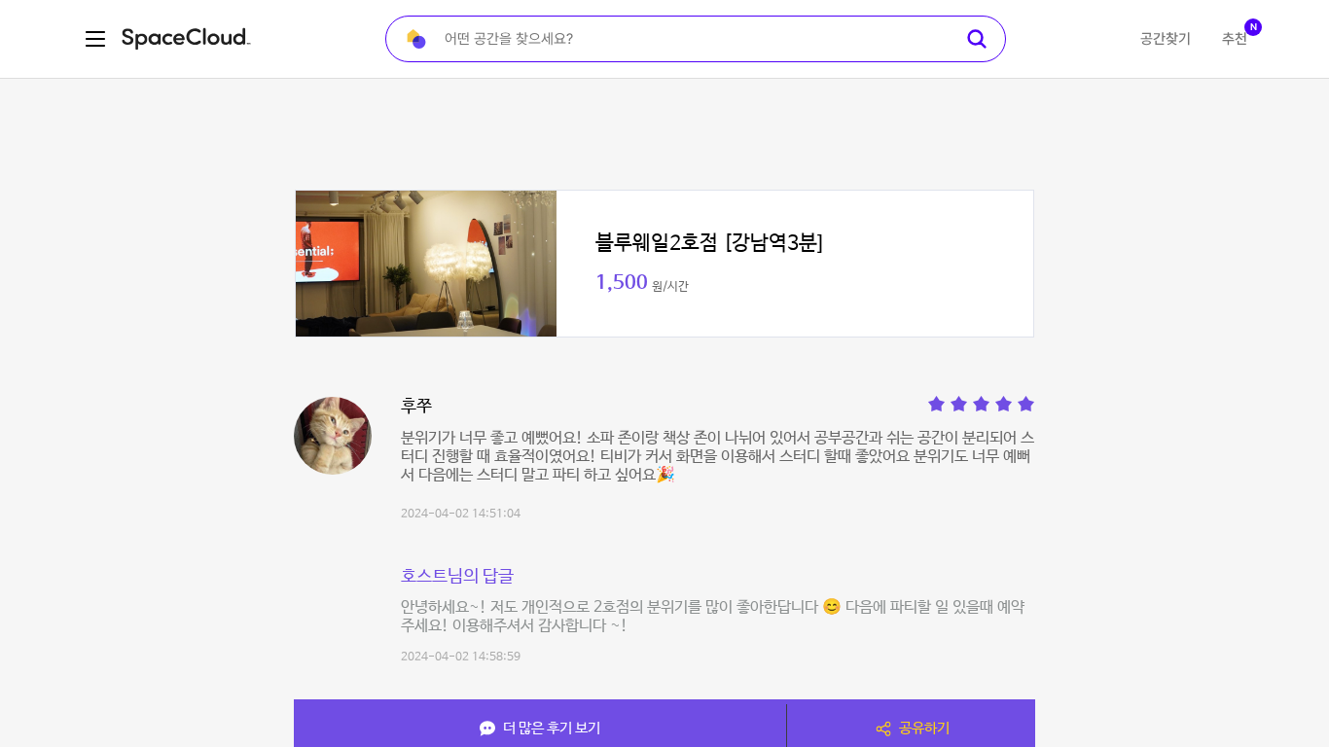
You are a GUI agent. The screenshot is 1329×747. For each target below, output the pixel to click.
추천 (1234, 39)
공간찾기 (1165, 39)
